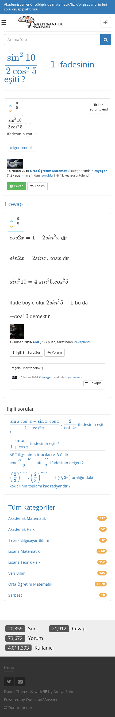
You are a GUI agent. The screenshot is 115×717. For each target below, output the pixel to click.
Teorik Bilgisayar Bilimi (28, 540)
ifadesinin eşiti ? (57, 427)
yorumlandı (75, 377)
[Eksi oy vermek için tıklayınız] (10, 111)
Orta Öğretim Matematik (50, 171)
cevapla (96, 383)
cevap (18, 186)
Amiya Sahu (64, 691)
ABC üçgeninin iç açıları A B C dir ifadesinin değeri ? (46, 460)
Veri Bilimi (17, 573)
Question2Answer (42, 699)
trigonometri (21, 147)
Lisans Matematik (24, 551)
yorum (40, 186)
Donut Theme (16, 691)
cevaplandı (82, 342)
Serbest (15, 595)
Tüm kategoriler (31, 507)
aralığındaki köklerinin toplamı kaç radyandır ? (51, 480)
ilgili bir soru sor (28, 352)
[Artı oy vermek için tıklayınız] (10, 105)
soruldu (47, 175)
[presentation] (30, 64)
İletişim (9, 668)
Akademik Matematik (27, 518)
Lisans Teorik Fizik (24, 562)
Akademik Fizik (21, 529)
